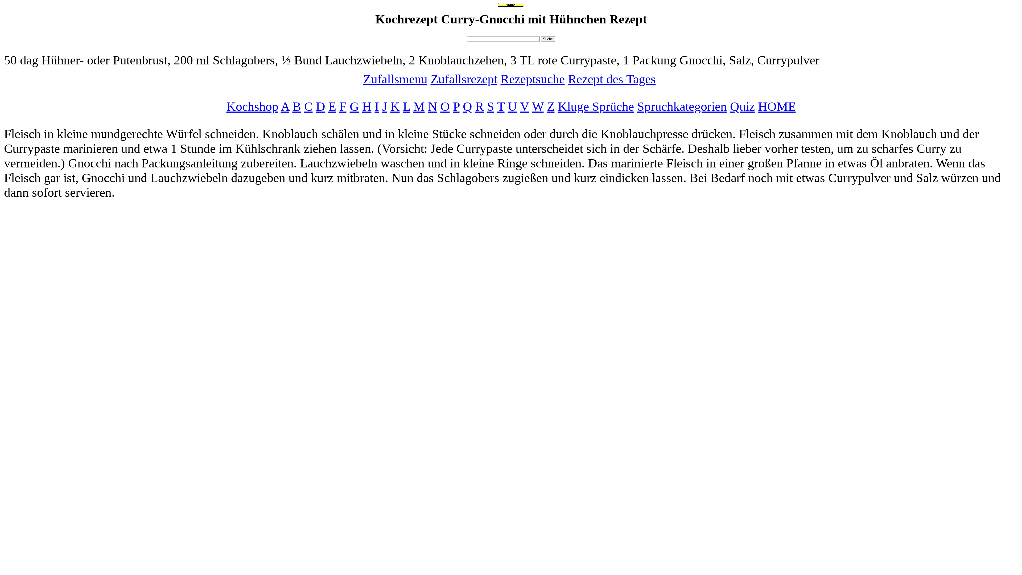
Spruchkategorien (682, 106)
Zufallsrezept (464, 79)
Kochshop (252, 106)
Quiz (742, 106)
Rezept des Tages (612, 79)
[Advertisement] (511, 33)
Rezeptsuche (533, 79)
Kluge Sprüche (596, 106)
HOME (777, 106)
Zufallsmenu (395, 79)
